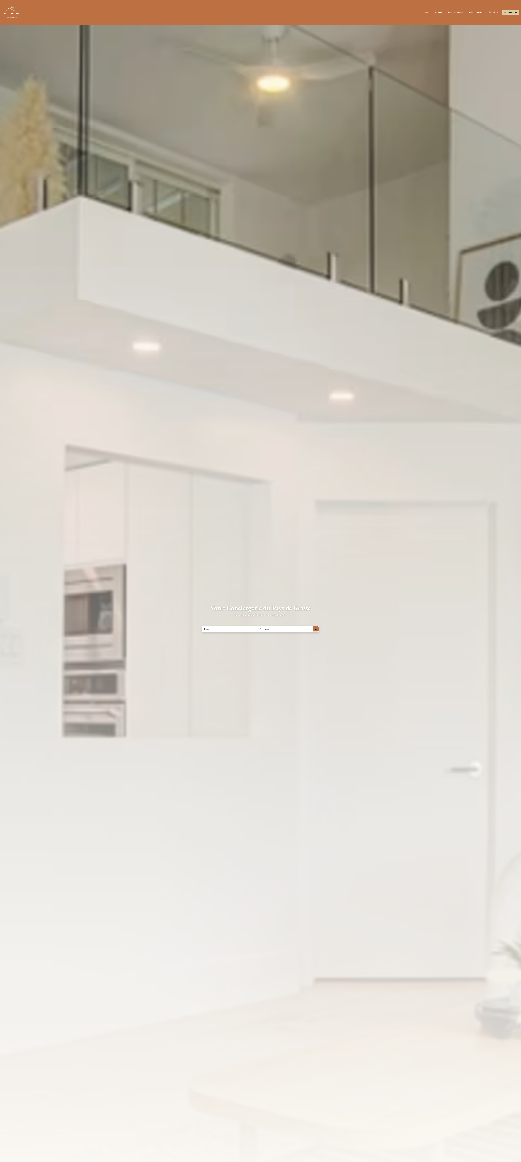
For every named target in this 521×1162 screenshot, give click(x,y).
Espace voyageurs (475, 12)
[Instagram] (494, 12)
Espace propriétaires (455, 12)
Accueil (428, 12)
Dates (206, 629)
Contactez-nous (511, 12)
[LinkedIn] (490, 12)
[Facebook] (486, 12)
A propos (438, 12)
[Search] (498, 12)
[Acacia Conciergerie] (12, 12)
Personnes (264, 629)
